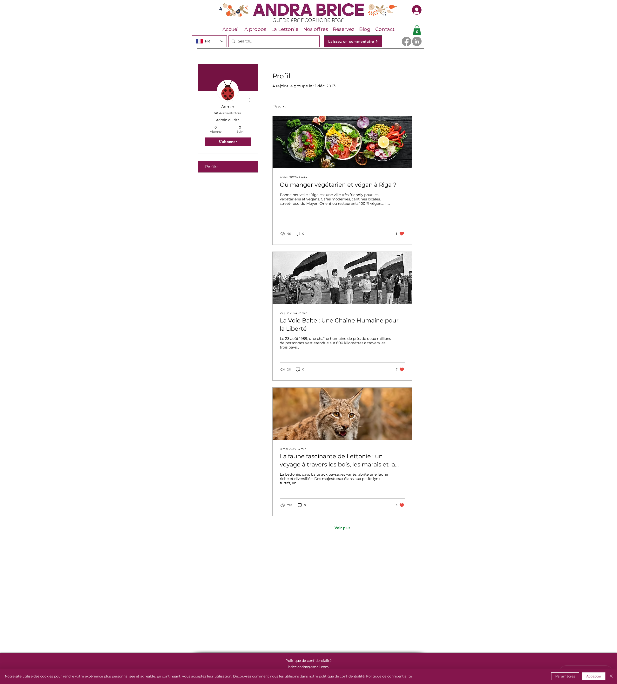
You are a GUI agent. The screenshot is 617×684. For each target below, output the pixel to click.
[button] (417, 30)
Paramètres (565, 676)
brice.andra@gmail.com (308, 667)
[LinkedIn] (417, 41)
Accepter (593, 676)
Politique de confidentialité (389, 676)
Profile (211, 166)
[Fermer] (611, 676)
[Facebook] (406, 41)
